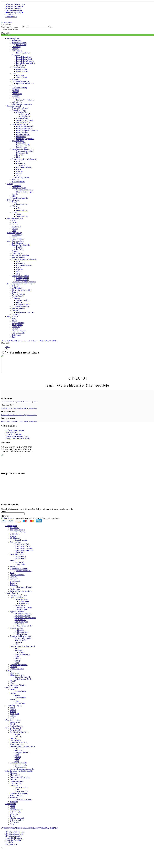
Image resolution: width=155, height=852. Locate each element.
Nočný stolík (16, 227)
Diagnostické (16, 186)
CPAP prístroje (17, 288)
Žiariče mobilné (21, 69)
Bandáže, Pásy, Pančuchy (21, 245)
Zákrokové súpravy (23, 122)
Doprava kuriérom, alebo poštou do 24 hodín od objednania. (19, 402)
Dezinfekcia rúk (22, 133)
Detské (14, 202)
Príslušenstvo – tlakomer (25, 100)
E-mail (4, 511)
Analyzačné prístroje (19, 43)
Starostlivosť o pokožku (20, 276)
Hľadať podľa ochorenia (14, 6)
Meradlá (15, 194)
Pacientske (20, 155)
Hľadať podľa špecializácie (15, 4)
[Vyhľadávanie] (51, 27)
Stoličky (15, 229)
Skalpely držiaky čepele (24, 120)
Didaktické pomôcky (14, 233)
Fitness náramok (17, 296)
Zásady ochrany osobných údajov (17, 438)
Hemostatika (20, 163)
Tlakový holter (21, 77)
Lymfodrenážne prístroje (20, 81)
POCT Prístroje (21, 45)
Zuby (14, 337)
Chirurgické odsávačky (24, 190)
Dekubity (15, 251)
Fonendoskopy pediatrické (25, 63)
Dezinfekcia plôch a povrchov (27, 130)
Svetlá (14, 231)
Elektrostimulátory (18, 294)
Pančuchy (19, 249)
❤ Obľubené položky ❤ (14, 13)
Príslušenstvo (21, 65)
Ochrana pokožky (22, 280)
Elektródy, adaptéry (23, 53)
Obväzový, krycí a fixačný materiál (24, 159)
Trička (18, 214)
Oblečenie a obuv (13, 200)
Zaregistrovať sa (11, 17)
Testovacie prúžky (22, 300)
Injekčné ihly (21, 143)
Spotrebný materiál (14, 106)
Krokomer (15, 79)
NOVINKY (10, 341)
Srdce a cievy (16, 327)
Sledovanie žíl (17, 94)
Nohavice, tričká (22, 153)
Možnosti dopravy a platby (15, 430)
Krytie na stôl (25, 114)
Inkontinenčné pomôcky (20, 255)
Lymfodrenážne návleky (25, 83)
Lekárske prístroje (13, 39)
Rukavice (15, 180)
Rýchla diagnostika (18, 182)
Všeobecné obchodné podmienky (17, 436)
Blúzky (18, 208)
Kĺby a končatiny (18, 323)
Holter (14, 73)
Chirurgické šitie (22, 118)
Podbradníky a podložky (25, 139)
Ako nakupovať (11, 432)
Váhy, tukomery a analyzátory (22, 104)
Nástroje (10, 184)
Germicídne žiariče (18, 67)
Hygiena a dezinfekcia (20, 124)
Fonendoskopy (17, 55)
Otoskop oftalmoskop (19, 88)
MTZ (14, 86)
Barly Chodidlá (17, 243)
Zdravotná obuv (22, 204)
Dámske (15, 206)
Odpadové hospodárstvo (20, 178)
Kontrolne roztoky (22, 304)
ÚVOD (3, 341)
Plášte (18, 157)
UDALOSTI (27, 341)
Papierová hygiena (23, 135)
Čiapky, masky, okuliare (24, 151)
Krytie (18, 169)
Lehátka (14, 222)
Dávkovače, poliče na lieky (21, 290)
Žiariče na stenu (22, 71)
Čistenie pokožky (22, 278)
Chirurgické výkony (19, 110)
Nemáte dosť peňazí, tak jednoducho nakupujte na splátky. (19, 408)
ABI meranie (16, 41)
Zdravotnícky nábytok (15, 218)
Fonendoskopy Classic (24, 59)
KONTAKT (53, 341)
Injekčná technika (18, 141)
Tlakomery (16, 98)
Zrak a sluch (16, 335)
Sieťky (23, 165)
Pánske (14, 212)
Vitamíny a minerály (19, 331)
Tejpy (18, 175)
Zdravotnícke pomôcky (15, 241)
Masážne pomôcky (18, 257)
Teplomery (15, 96)
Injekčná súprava (22, 147)
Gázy (18, 161)
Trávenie (15, 329)
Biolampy (15, 286)
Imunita (14, 321)
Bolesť (14, 319)
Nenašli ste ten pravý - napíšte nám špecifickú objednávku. (19, 421)
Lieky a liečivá (12, 316)
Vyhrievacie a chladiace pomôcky (24, 282)
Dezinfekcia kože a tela (24, 126)
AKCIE (19, 341)
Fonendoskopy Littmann (25, 61)
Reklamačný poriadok (13, 434)
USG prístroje (17, 102)
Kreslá (14, 220)
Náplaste (19, 171)
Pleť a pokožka (17, 325)
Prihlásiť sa (9, 15)
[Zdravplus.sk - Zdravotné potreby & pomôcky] (6, 23)
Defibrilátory (16, 47)
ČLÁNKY (36, 341)
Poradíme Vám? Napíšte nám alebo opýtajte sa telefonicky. (19, 415)
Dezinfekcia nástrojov (24, 128)
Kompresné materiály (24, 167)
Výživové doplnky (18, 333)
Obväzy (19, 173)
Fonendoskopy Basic (23, 57)
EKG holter (20, 75)
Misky (14, 196)
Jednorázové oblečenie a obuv (22, 149)
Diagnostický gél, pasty (20, 108)
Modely (14, 237)
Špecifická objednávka (13, 10)
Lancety (19, 302)
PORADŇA (44, 341)
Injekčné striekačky (23, 145)
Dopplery (15, 49)
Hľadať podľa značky (13, 8)
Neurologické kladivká (20, 198)
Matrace (14, 225)
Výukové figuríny (18, 239)
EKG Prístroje (17, 51)
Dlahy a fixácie (17, 253)
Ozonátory (15, 92)
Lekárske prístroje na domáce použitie (20, 284)
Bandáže (19, 247)
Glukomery (16, 298)
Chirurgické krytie (22, 112)
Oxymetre (15, 90)
